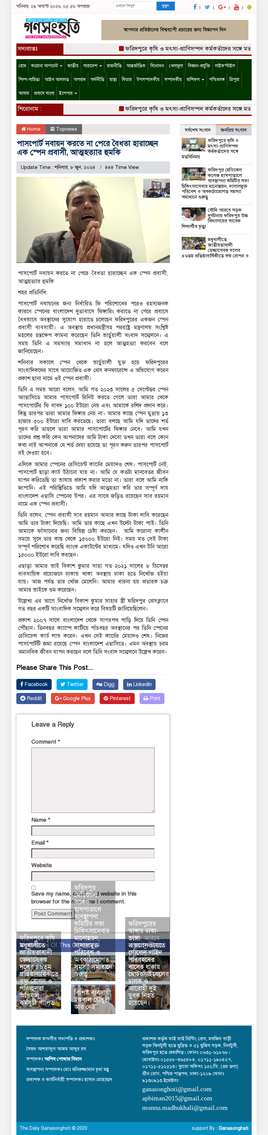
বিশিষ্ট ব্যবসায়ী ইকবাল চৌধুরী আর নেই (92, 1000)
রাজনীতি (114, 66)
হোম (22, 66)
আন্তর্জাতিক (135, 66)
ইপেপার (66, 93)
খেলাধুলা (176, 66)
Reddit (33, 698)
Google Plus (76, 698)
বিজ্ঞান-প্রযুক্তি (199, 66)
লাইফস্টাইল (225, 66)
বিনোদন (157, 66)
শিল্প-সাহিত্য (29, 79)
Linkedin (142, 684)
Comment (45, 741)
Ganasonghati (233, 1128)
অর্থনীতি (97, 79)
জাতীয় (72, 66)
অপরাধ (80, 79)
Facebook (35, 684)
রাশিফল (194, 79)
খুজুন (165, 6)
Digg (108, 684)
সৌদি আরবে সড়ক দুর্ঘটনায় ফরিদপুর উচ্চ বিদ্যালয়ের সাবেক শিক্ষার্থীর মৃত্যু (215, 218)
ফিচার (127, 79)
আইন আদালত (57, 79)
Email (40, 842)
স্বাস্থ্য (113, 79)
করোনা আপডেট (45, 66)
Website (41, 865)
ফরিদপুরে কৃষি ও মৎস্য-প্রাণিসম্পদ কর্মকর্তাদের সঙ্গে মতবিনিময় (187, 48)
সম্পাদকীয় (173, 79)
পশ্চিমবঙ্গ (217, 79)
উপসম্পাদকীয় (148, 79)
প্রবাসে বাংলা (44, 93)
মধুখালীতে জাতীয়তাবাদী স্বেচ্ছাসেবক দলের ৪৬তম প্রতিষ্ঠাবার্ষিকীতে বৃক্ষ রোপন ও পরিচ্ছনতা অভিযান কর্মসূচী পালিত (39, 974)
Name (40, 819)
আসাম (24, 93)
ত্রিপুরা (234, 79)
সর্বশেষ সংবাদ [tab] (198, 130)
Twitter (74, 684)
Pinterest (119, 698)
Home (33, 129)
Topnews (66, 129)
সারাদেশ (91, 66)
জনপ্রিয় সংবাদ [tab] (234, 130)
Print (154, 698)
